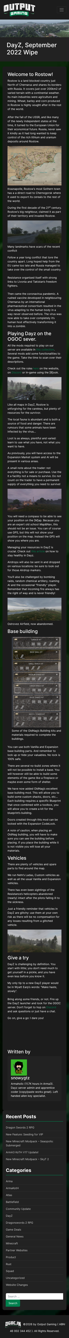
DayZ (9, 1215)
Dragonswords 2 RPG (19, 1222)
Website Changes (17, 1284)
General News (14, 1236)
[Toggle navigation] (61, 9)
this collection (45, 349)
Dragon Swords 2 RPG (20, 1127)
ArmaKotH (12, 1188)
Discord (16, 372)
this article (38, 551)
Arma (9, 1181)
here (36, 368)
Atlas (9, 1195)
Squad (10, 1271)
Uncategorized (15, 1278)
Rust (8, 1264)
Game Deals (13, 1229)
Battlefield (12, 1202)
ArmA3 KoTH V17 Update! (22, 1152)
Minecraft (12, 1243)
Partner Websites (16, 1250)
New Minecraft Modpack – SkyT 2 (27, 1159)
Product (11, 1257)
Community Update (18, 1208)
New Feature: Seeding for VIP (24, 1134)
